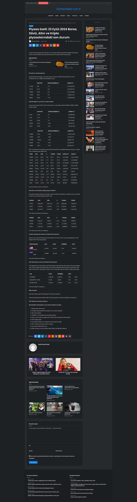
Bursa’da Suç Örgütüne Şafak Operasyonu (101, 103)
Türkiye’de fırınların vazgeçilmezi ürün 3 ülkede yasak (100, 29)
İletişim (87, 15)
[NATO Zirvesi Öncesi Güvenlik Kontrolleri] (90, 110)
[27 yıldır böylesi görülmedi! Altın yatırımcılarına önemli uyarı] (60, 64)
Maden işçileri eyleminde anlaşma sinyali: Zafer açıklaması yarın (97, 35)
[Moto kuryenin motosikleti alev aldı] (55, 406)
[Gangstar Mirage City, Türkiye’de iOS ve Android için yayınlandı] (90, 67)
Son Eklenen (97, 22)
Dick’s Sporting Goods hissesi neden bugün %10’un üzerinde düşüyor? (37, 388)
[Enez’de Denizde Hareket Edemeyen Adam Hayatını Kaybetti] (90, 84)
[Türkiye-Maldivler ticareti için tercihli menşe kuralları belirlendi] (55, 390)
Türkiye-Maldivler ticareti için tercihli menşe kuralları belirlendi (54, 397)
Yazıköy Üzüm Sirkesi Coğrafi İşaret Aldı (72, 413)
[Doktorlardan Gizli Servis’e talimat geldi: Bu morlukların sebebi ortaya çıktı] (90, 140)
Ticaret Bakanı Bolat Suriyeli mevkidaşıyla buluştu (60, 3)
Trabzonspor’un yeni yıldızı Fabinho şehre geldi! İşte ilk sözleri (100, 148)
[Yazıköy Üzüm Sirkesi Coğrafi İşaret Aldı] (72, 406)
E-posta (31, 450)
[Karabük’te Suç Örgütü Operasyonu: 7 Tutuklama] (90, 117)
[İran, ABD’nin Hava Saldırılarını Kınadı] (90, 98)
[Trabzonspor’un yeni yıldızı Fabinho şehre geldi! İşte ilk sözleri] (90, 148)
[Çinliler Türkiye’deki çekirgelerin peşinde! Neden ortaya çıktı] (90, 55)
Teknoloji (74, 15)
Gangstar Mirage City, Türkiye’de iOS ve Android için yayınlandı (101, 67)
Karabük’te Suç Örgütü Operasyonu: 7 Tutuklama (101, 116)
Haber (56, 15)
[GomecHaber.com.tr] (68, 9)
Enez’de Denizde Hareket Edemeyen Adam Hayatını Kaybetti (101, 84)
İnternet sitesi (59, 450)
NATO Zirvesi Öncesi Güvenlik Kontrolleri (100, 109)
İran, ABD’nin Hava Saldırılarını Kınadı (99, 96)
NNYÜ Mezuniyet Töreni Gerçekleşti (95, 79)
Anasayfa (50, 15)
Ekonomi (62, 15)
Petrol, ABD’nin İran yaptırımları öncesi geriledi (72, 387)
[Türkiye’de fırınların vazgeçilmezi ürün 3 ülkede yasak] (90, 29)
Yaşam (81, 15)
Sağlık (68, 15)
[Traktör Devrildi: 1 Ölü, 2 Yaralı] (90, 91)
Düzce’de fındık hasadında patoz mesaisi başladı (99, 132)
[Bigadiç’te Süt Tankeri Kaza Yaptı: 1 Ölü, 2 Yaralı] (90, 74)
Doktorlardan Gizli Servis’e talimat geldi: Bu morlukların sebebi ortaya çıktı (101, 140)
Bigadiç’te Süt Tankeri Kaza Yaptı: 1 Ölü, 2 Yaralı (101, 73)
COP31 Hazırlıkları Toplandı (93, 127)
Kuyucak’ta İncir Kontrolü (35, 412)
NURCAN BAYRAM (35, 41)
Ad (30, 445)
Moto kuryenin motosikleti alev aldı (54, 413)
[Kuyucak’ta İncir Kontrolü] (37, 406)
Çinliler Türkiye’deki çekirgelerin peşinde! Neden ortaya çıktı (100, 55)
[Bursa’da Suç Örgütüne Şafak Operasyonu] (90, 104)
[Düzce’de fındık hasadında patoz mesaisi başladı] (90, 133)
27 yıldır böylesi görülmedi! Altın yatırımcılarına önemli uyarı (72, 64)
